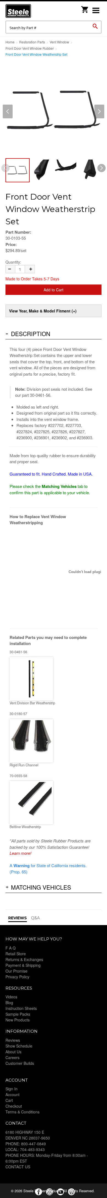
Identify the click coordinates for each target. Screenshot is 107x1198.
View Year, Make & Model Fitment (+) (43, 311)
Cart (9, 1100)
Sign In (11, 1088)
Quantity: (13, 262)
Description (30, 333)
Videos (11, 996)
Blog (9, 1002)
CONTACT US (17, 1166)
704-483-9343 (32, 1149)
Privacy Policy (17, 976)
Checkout (13, 1106)
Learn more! (20, 853)
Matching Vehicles (41, 887)
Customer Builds (19, 1063)
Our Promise (16, 971)
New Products (17, 1020)
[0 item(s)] (85, 8)
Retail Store (15, 953)
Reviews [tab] (17, 917)
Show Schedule (18, 1046)
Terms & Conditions (22, 1112)
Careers (12, 1057)
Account (12, 1094)
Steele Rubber (32, 11)
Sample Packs (17, 1014)
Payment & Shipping (23, 965)
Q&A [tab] (35, 917)
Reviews (12, 1040)
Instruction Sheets (21, 1008)
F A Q (10, 948)
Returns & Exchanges (24, 959)
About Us (13, 1051)
